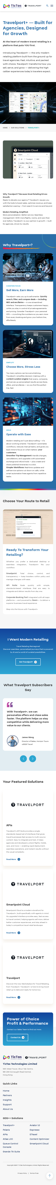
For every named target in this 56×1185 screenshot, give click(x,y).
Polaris (6, 1129)
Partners (7, 1095)
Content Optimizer (39, 1139)
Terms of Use (34, 1173)
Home (5, 128)
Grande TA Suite (11, 1151)
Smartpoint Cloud (39, 1143)
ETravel (33, 1134)
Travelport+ (9, 1125)
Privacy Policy (22, 1173)
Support (7, 1104)
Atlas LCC (8, 1139)
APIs (5, 1134)
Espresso (34, 1129)
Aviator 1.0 (35, 1125)
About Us (8, 1109)
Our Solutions (17, 128)
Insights (7, 1100)
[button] (23, 758)
